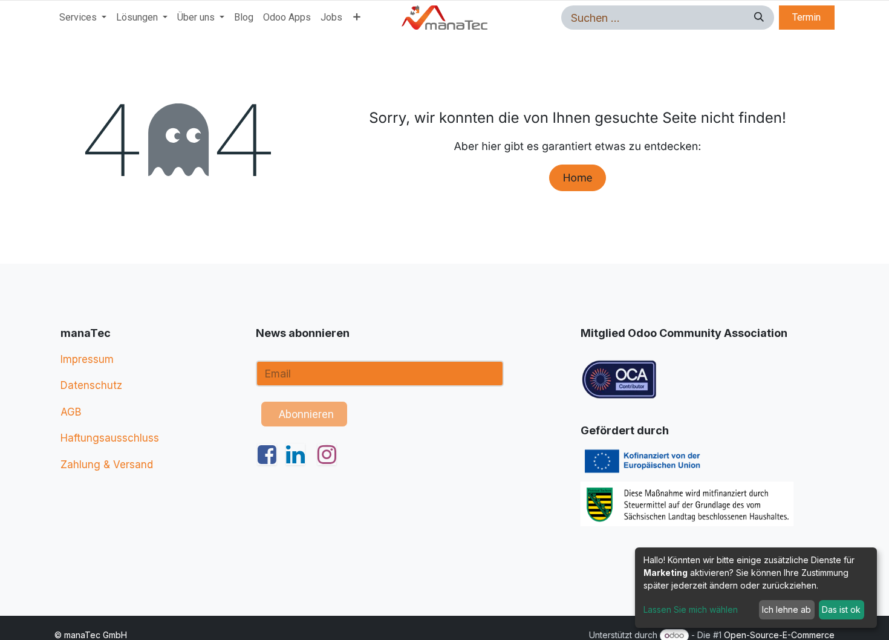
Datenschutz (91, 385)
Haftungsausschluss (109, 438)
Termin (806, 17)
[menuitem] (82, 17)
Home (577, 178)
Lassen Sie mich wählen (690, 609)
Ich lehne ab (786, 609)
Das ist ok (841, 609)
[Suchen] (757, 17)
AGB (70, 412)
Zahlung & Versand (106, 465)
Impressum (87, 359)
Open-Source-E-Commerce (779, 635)
